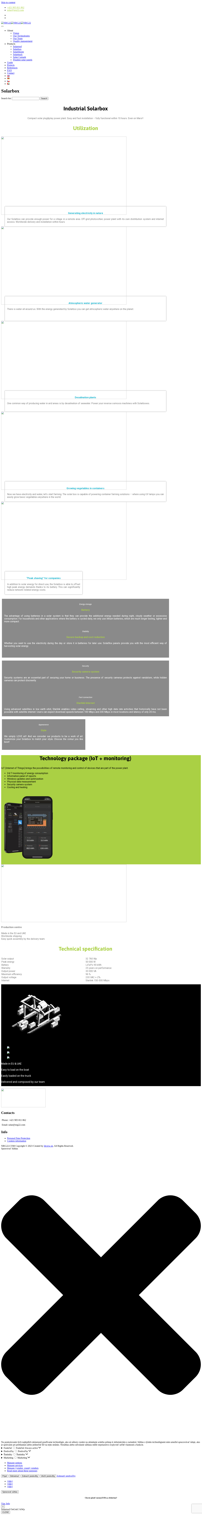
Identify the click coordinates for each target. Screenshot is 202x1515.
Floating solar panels (22, 60)
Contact (10, 73)
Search (44, 98)
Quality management (22, 41)
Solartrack (17, 54)
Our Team (17, 38)
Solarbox (17, 49)
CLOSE (5, 1512)
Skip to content (8, 2)
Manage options (14, 1463)
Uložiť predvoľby (48, 1476)
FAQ (9, 70)
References (12, 67)
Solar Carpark (19, 57)
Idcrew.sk (48, 1146)
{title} (10, 1481)
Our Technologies (21, 36)
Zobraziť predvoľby (30, 1476)
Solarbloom (18, 52)
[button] (101, 1295)
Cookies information (16, 1141)
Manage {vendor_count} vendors (22, 1468)
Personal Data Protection (18, 1138)
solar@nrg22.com (15, 10)
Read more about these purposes (22, 1470)
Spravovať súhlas (9, 1492)
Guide (10, 62)
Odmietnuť (14, 1476)
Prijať (4, 1476)
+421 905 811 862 (15, 7)
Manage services (15, 1465)
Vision (16, 33)
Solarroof (17, 46)
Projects (10, 65)
